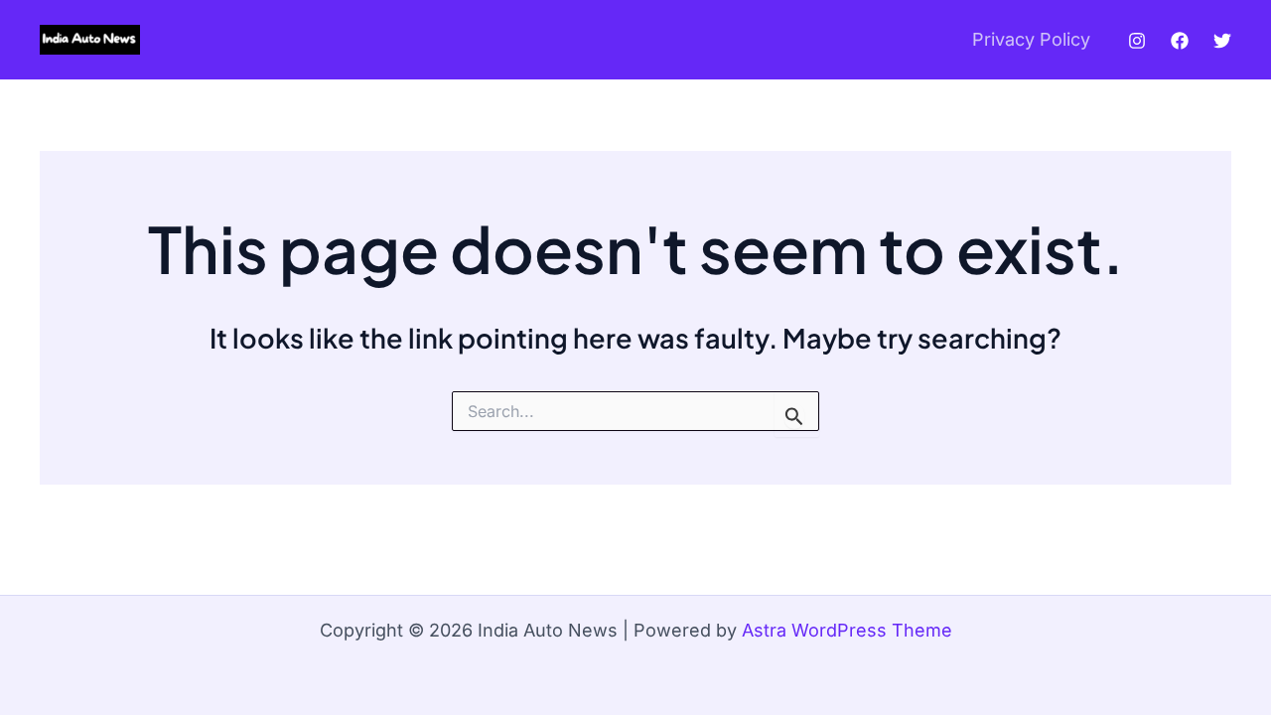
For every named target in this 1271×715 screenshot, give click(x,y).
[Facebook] (1180, 41)
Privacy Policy (1031, 39)
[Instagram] (1137, 41)
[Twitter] (1222, 41)
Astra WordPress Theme (847, 630)
